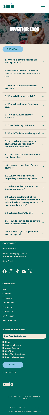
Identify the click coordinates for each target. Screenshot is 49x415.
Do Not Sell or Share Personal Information (23, 408)
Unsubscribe (9, 373)
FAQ (8, 289)
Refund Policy (13, 320)
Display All (13, 49)
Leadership (12, 302)
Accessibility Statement (33, 411)
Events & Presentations (15, 357)
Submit (13, 365)
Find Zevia (11, 307)
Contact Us (12, 311)
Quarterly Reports (13, 345)
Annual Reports (12, 348)
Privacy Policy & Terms (16, 411)
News (7, 342)
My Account (12, 316)
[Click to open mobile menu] (43, 6)
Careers (10, 293)
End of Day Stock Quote (15, 354)
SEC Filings (9, 351)
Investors (11, 298)
